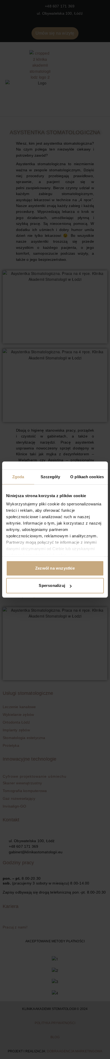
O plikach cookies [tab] (87, 476)
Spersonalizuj (52, 585)
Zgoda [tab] (18, 476)
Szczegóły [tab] (50, 476)
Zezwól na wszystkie (55, 568)
